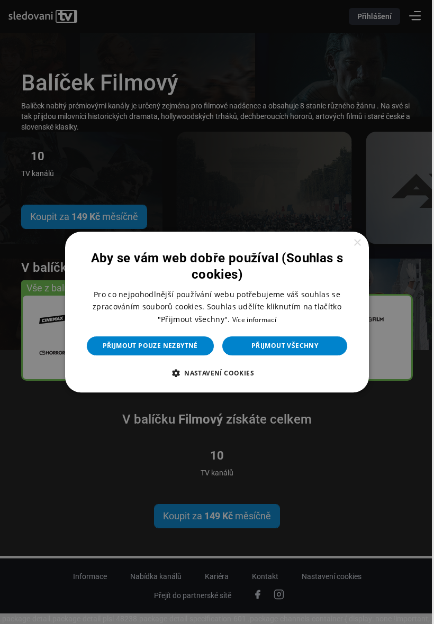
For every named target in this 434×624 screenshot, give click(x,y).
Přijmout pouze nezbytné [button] (146, 345)
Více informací (250, 319)
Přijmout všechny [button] (280, 345)
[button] (213, 372)
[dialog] (213, 312)
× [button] (350, 243)
